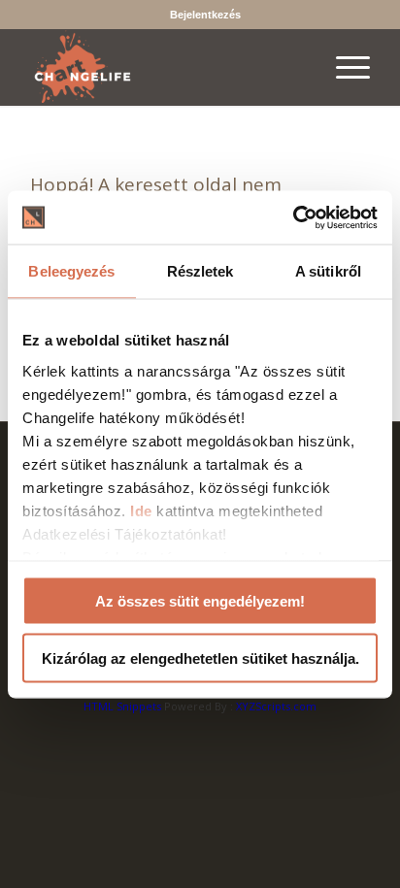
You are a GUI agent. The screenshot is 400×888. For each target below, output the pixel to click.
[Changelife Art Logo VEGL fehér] (166, 67)
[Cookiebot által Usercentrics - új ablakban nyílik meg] (293, 217)
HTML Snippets (122, 706)
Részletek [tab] (200, 271)
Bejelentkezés (205, 14)
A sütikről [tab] (328, 271)
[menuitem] (205, 14)
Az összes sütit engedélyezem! (200, 601)
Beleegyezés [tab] (71, 271)
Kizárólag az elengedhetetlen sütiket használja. (200, 657)
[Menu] (343, 67)
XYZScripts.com (276, 706)
